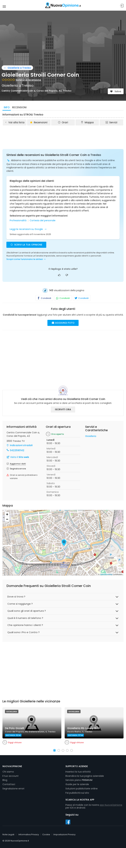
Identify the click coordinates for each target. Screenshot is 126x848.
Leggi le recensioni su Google (26, 229)
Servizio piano (78, 780)
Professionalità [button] (18, 220)
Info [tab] (7, 107)
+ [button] (7, 514)
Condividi (45, 298)
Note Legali (8, 834)
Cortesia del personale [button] (42, 220)
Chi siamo (8, 771)
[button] (54, 750)
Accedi (122, 6)
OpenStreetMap (106, 574)
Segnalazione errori (13, 788)
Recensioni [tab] (19, 107)
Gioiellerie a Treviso (19, 67)
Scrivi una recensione (28, 80)
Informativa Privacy (29, 834)
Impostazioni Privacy (64, 834)
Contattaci (8, 784)
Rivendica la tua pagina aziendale (84, 775)
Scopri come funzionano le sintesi (24, 259)
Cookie (46, 834)
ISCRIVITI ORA (63, 409)
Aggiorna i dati (18, 463)
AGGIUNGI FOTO (64, 322)
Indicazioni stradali (21, 445)
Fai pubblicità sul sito (77, 792)
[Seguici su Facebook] (67, 822)
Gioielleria (90, 436)
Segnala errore (18, 468)
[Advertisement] (63, 135)
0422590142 (17, 450)
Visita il (19, 457)
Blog (4, 780)
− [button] (7, 519)
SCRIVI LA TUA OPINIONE (28, 244)
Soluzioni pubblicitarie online (81, 788)
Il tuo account (10, 775)
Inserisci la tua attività (78, 771)
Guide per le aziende (77, 784)
